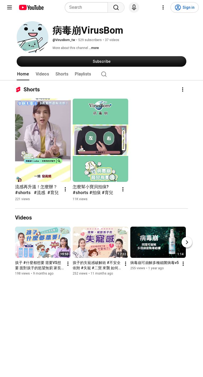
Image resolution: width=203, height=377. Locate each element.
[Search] (116, 7)
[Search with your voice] (134, 7)
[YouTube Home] (31, 7)
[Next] (187, 242)
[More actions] (182, 89)
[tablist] (101, 74)
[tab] (23, 74)
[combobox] (88, 7)
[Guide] (9, 7)
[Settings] (163, 7)
